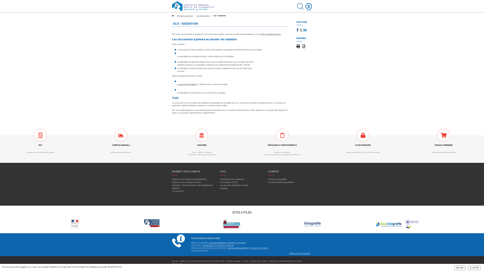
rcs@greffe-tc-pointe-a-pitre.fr (218, 246)
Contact (245, 261)
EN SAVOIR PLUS (115, 267)
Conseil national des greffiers (281, 182)
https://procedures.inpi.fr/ (271, 34)
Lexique (223, 188)
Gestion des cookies (258, 261)
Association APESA (229, 182)
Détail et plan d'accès (299, 253)
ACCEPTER (474, 268)
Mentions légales (233, 261)
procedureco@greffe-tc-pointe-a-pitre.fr (247, 248)
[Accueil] (173, 16)
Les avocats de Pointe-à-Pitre (234, 185)
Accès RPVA (178, 191)
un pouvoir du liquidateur (186, 84)
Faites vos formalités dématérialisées (189, 179)
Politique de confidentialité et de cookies (285, 261)
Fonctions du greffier (277, 179)
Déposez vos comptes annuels (186, 182)
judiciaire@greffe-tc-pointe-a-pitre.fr (227, 243)
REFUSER (460, 268)
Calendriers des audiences (232, 179)
